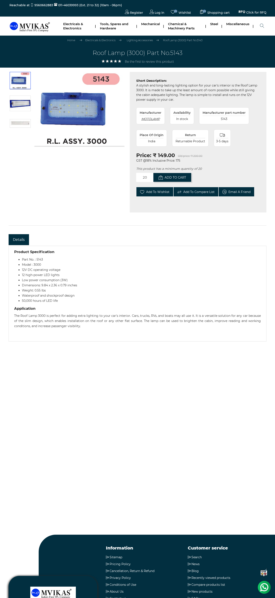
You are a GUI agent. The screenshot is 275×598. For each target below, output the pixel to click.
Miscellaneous (237, 24)
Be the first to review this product (149, 62)
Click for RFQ (256, 12)
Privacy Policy (120, 578)
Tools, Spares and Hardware (114, 26)
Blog (195, 571)
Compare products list (208, 585)
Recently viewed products (210, 578)
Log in (159, 13)
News (195, 564)
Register (136, 13)
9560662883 (44, 5)
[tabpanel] (137, 293)
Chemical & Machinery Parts (181, 26)
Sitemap (116, 557)
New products (201, 591)
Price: (143, 155)
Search (196, 557)
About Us (117, 591)
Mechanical (150, 24)
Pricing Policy (120, 564)
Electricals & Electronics (73, 26)
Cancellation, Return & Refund (132, 571)
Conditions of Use (123, 585)
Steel (214, 24)
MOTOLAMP (150, 119)
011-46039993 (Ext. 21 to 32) (78, 5)
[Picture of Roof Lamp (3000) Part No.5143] (20, 82)
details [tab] (19, 240)
